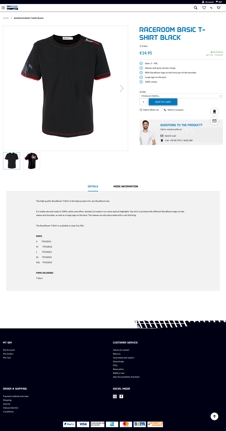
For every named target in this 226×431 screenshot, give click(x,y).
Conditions (8, 411)
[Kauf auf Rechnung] (97, 424)
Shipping (7, 400)
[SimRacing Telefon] (214, 112)
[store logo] (100, 8)
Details (93, 186)
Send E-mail (170, 135)
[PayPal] (69, 424)
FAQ (115, 365)
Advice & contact (121, 350)
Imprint (6, 404)
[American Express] (112, 424)
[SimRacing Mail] (214, 121)
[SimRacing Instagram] (115, 397)
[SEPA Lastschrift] (139, 424)
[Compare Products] (211, 7)
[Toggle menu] (3, 7)
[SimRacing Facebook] (121, 397)
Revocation (118, 369)
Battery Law (118, 373)
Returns (117, 353)
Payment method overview (16, 396)
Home (6, 18)
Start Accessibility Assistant (126, 376)
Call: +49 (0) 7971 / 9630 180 (178, 140)
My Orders (8, 353)
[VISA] (83, 424)
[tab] (93, 186)
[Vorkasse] (155, 424)
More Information (126, 186)
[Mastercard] (126, 424)
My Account (9, 350)
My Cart (7, 357)
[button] (219, 2)
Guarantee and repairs (123, 357)
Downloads (118, 361)
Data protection (10, 407)
